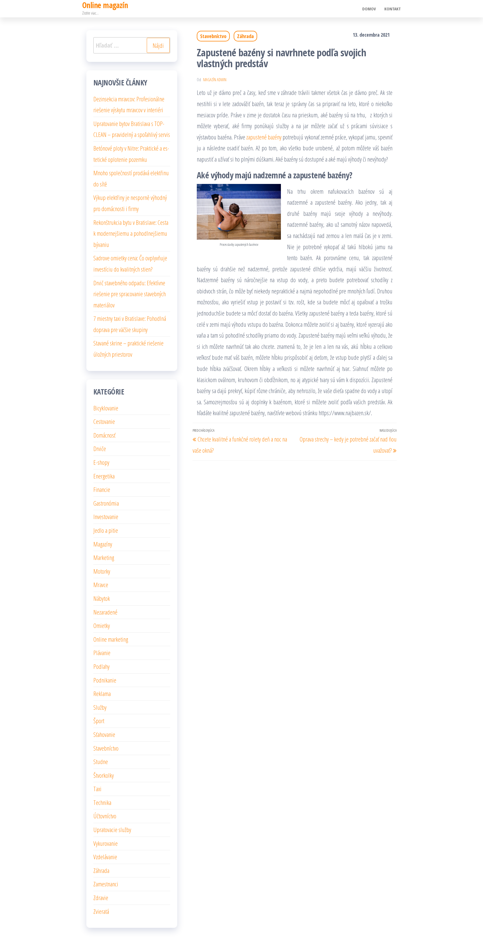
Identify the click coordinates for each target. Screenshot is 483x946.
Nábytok (101, 598)
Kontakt (392, 8)
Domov (369, 8)
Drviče (99, 448)
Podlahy (101, 666)
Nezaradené (105, 612)
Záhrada (245, 36)
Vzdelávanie (105, 856)
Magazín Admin (214, 79)
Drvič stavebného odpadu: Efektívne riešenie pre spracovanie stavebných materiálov (129, 294)
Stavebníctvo (213, 36)
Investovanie (105, 516)
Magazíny (102, 544)
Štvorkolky (103, 775)
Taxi (97, 788)
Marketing (103, 557)
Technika (102, 802)
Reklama (102, 693)
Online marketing (110, 639)
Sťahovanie (104, 734)
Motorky (101, 571)
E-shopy (101, 462)
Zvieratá (101, 911)
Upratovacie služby (112, 829)
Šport (98, 720)
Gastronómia (106, 503)
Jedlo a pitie (105, 530)
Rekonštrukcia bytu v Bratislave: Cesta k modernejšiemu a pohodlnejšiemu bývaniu (130, 233)
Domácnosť (104, 435)
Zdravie (100, 897)
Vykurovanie (105, 843)
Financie (101, 489)
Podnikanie (104, 680)
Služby (99, 707)
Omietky (101, 625)
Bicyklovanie (105, 408)
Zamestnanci (105, 884)
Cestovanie (104, 421)
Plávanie (101, 652)
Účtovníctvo (104, 816)
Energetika (104, 476)
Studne (100, 761)
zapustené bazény (263, 137)
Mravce (100, 584)
